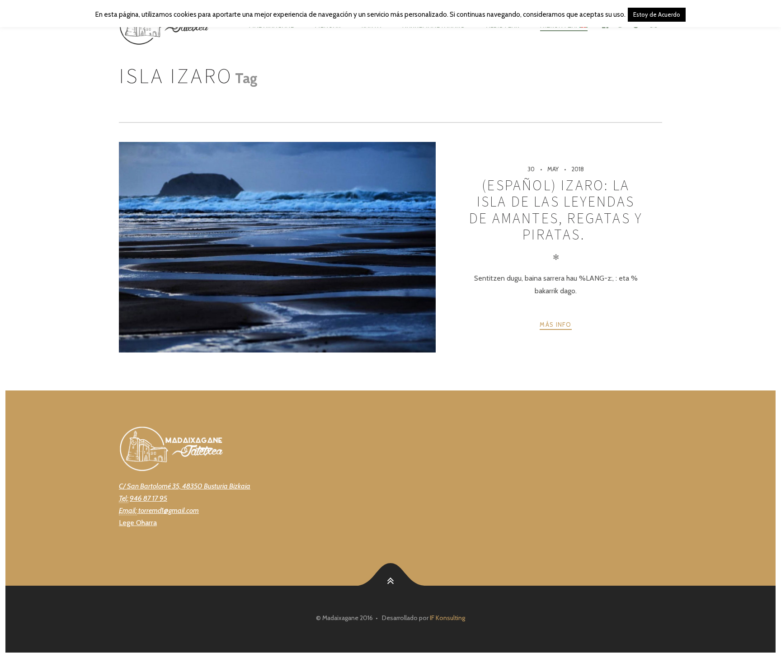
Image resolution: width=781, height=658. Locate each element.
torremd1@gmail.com (168, 510)
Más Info (555, 324)
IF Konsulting (447, 618)
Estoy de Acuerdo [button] (656, 14)
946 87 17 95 (148, 498)
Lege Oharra (138, 522)
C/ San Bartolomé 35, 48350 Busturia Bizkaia (184, 486)
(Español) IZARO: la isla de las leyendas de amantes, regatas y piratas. (555, 210)
